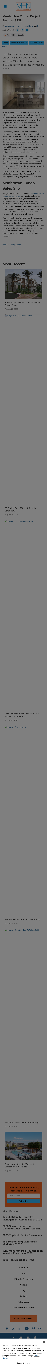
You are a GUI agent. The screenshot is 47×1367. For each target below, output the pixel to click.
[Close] (44, 1342)
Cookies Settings (23, 1363)
